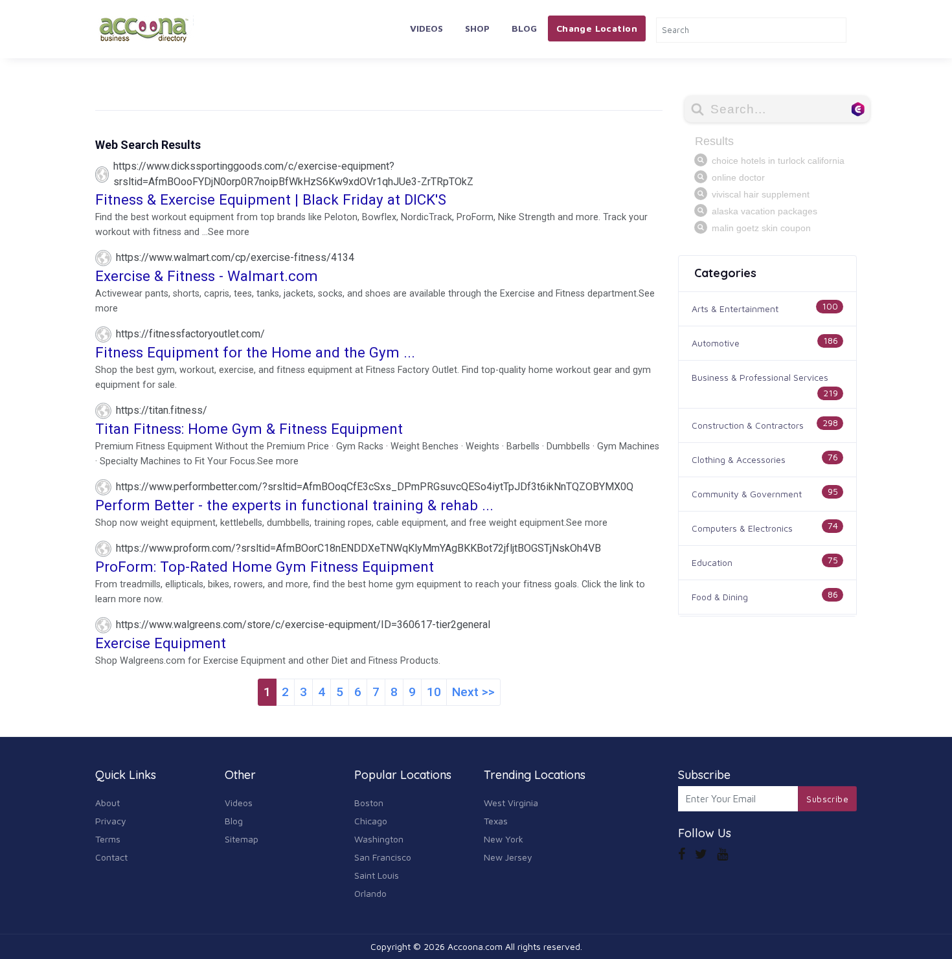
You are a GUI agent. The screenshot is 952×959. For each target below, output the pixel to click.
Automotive (716, 342)
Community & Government (747, 493)
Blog (524, 28)
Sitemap (241, 838)
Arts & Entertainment (735, 308)
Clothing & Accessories (739, 459)
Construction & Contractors (748, 425)
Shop (477, 28)
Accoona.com (475, 946)
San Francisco (382, 857)
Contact (111, 857)
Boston (368, 802)
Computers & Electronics (742, 528)
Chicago (370, 820)
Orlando (370, 893)
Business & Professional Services (760, 377)
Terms (107, 838)
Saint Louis (376, 875)
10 (434, 691)
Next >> (473, 691)
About (107, 802)
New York (503, 838)
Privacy (110, 820)
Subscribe (827, 799)
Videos (426, 28)
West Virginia (511, 802)
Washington (378, 838)
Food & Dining (720, 596)
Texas (496, 820)
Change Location (596, 28)
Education (712, 562)
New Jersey (508, 857)
